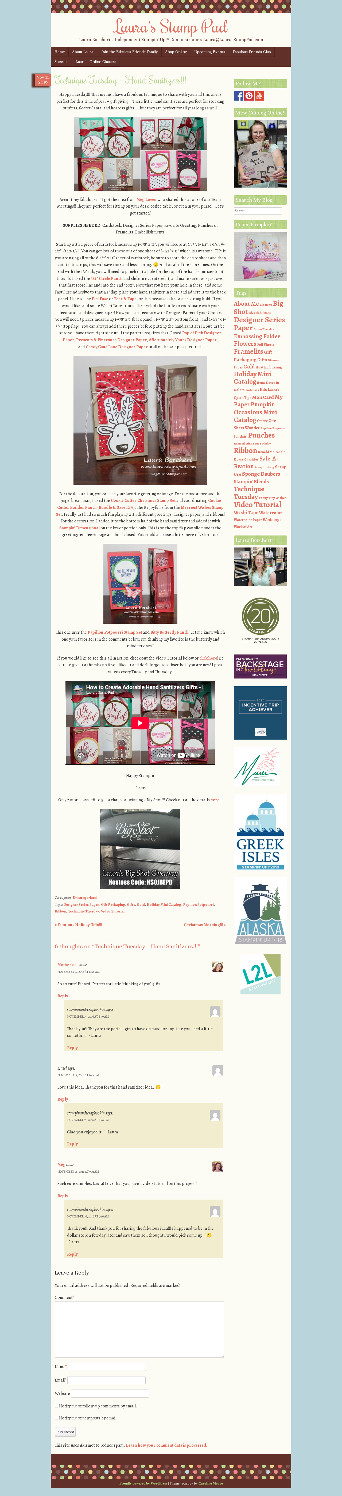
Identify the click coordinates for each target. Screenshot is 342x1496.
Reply (62, 996)
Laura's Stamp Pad (171, 26)
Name (61, 1367)
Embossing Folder (257, 336)
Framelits (248, 351)
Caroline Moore (211, 1483)
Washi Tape (246, 512)
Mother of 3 (68, 965)
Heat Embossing (268, 367)
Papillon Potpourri (198, 904)
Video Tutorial (113, 911)
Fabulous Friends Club (252, 51)
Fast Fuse (100, 299)
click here (208, 658)
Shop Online (176, 51)
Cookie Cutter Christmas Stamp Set (143, 500)
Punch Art (240, 436)
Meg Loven (147, 200)
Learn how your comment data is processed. (166, 1445)
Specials (61, 61)
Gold (141, 904)
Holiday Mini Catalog (164, 904)
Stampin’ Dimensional (79, 528)
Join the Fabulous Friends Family (129, 51)
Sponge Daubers (261, 474)
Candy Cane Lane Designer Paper (117, 347)
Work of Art (243, 526)
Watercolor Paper (248, 519)
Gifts (131, 904)
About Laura (82, 51)
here (215, 800)
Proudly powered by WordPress (143, 1483)
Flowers (245, 343)
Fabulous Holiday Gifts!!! (78, 925)
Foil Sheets (265, 344)
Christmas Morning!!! (205, 925)
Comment (64, 1297)
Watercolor (270, 513)
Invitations (252, 390)
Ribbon (60, 911)
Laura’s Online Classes (96, 61)
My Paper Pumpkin (258, 401)
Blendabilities (259, 313)
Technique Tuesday (83, 911)
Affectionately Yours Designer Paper (183, 340)
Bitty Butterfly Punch (169, 632)
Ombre (262, 420)
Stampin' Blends (251, 481)
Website (62, 1393)
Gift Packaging (113, 904)
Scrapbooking (264, 467)
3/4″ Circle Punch (107, 278)
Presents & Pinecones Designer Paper (111, 340)
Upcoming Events (209, 51)
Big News (266, 305)
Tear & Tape (125, 299)
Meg (61, 1165)
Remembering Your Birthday (252, 444)
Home (60, 51)
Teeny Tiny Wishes (272, 497)
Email (61, 1380)
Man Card (263, 397)
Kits (263, 389)
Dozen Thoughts (264, 329)
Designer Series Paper (81, 904)
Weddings (272, 520)
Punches (261, 435)
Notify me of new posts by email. (88, 1418)
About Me (246, 304)
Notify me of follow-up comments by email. (98, 1406)
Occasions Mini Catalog (255, 416)
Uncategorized (85, 897)
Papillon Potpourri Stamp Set (115, 632)
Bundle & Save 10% (116, 507)
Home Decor (266, 382)
